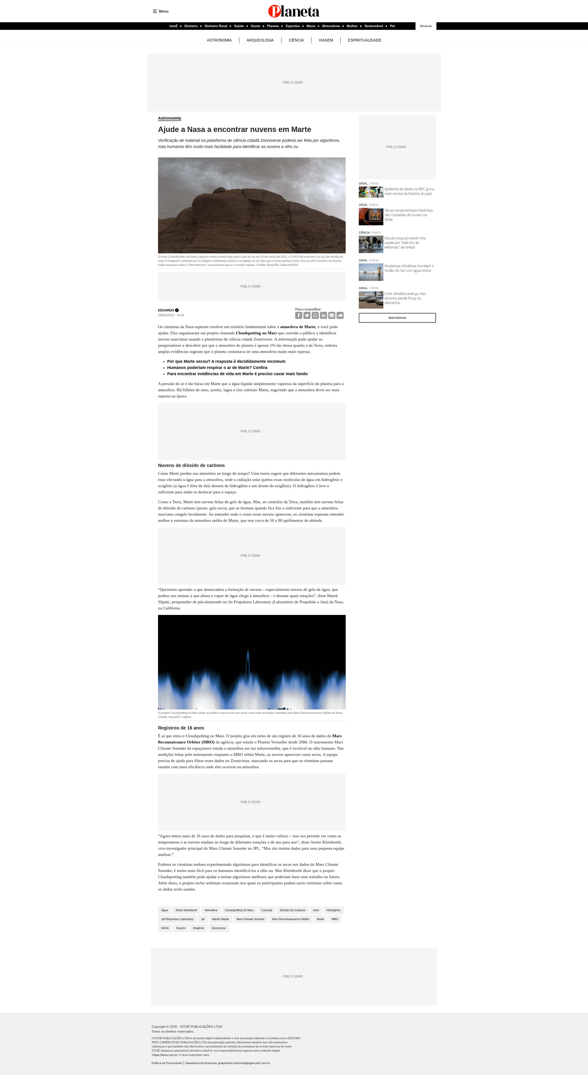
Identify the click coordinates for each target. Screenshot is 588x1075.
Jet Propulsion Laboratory (177, 919)
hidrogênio (334, 910)
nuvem (180, 928)
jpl (203, 919)
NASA (165, 928)
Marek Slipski (220, 919)
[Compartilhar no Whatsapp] (315, 315)
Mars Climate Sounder (251, 919)
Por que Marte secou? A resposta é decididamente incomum (226, 361)
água (164, 910)
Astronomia (219, 40)
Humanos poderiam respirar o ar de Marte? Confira (217, 367)
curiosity (266, 910)
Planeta (273, 26)
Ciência (296, 40)
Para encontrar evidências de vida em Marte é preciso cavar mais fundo (237, 373)
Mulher (352, 26)
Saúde (239, 26)
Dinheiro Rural (216, 26)
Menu (311, 26)
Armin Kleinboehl (186, 910)
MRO (335, 919)
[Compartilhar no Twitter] (307, 315)
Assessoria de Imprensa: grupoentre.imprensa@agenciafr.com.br (228, 1063)
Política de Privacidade (167, 1063)
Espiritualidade (364, 40)
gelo (316, 910)
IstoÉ (174, 26)
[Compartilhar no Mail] (331, 315)
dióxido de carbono (292, 910)
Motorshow (331, 26)
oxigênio (198, 928)
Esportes (293, 26)
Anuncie (426, 26)
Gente (255, 26)
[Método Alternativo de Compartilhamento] (340, 315)
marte (320, 919)
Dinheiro (191, 26)
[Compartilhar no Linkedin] (323, 315)
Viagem (326, 40)
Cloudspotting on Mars (256, 333)
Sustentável (374, 26)
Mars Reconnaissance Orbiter (290, 919)
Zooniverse (219, 928)
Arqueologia (260, 40)
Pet (392, 26)
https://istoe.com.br (165, 1055)
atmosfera (211, 910)
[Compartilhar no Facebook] (298, 315)
